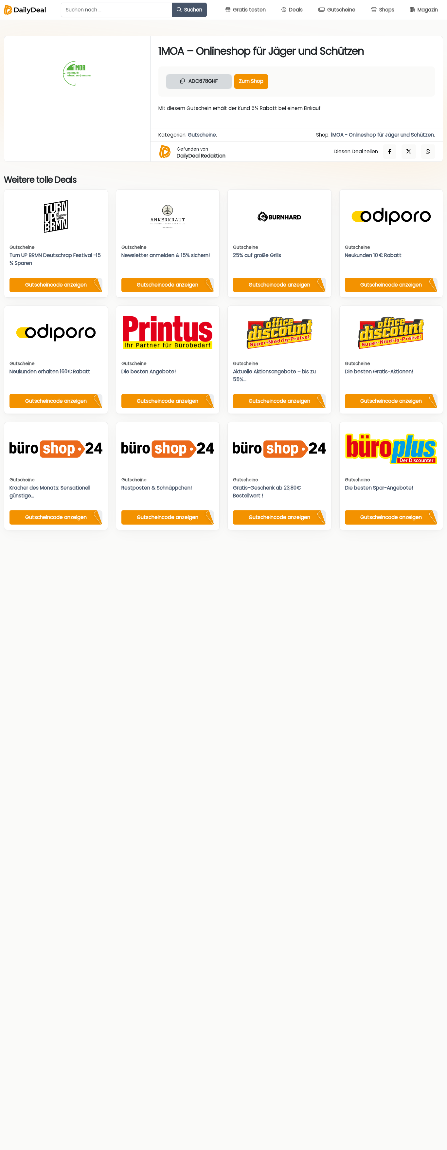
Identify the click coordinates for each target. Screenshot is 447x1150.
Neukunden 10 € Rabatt (373, 255)
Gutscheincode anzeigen (56, 284)
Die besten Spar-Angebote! (379, 487)
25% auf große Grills (257, 255)
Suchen (192, 9)
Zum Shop (251, 81)
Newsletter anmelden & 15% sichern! (165, 255)
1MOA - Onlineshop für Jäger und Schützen (382, 134)
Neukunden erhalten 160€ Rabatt (49, 371)
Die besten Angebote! (148, 371)
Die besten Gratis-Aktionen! (379, 371)
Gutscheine (202, 134)
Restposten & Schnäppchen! (156, 487)
